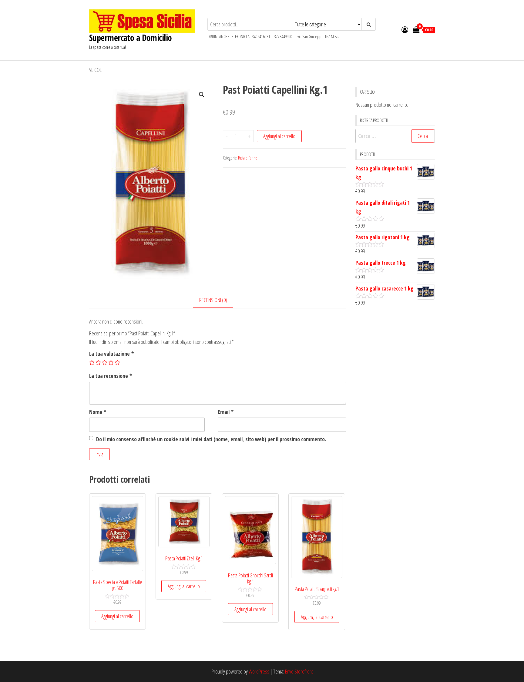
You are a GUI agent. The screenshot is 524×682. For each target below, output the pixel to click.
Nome (97, 411)
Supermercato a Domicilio (130, 37)
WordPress (259, 671)
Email (225, 411)
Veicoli (95, 69)
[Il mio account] (404, 29)
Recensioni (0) (213, 300)
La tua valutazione (111, 353)
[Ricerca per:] (395, 136)
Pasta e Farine (247, 158)
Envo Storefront (299, 671)
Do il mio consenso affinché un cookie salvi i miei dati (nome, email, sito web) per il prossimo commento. (211, 439)
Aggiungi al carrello (279, 136)
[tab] (217, 300)
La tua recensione (110, 375)
